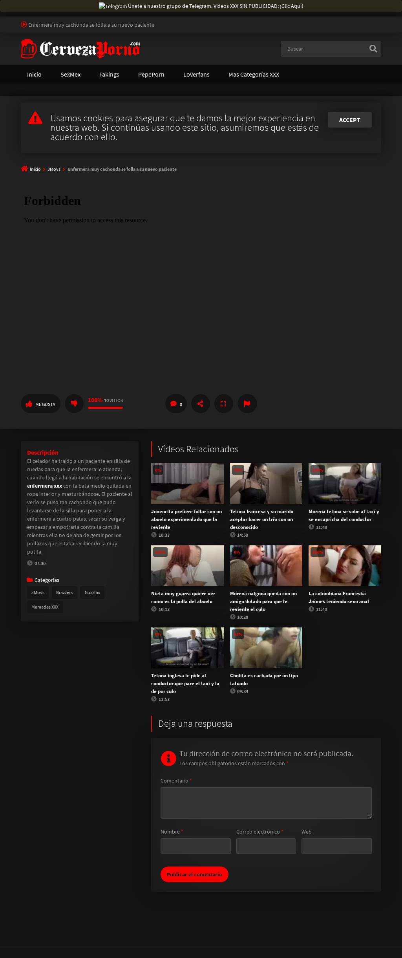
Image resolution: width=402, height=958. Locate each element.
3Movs (54, 169)
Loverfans (196, 74)
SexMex (70, 74)
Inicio (34, 74)
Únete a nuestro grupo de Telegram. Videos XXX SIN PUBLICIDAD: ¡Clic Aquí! (215, 5)
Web (307, 831)
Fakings (109, 74)
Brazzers (64, 592)
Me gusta (45, 404)
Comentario (176, 780)
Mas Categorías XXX (253, 74)
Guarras (92, 592)
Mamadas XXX (44, 607)
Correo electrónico (259, 831)
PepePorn (151, 74)
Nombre (172, 831)
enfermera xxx (44, 485)
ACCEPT (349, 120)
